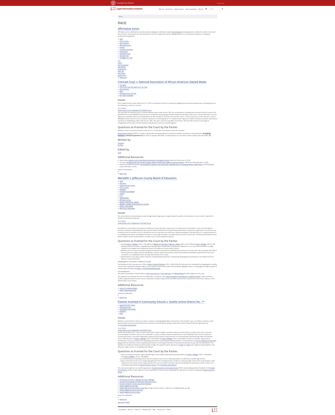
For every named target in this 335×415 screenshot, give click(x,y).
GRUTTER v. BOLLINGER (127, 208)
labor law (121, 71)
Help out (200, 9)
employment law (125, 54)
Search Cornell (220, 3)
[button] (222, 8)
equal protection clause (127, 185)
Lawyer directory (179, 9)
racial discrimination (126, 50)
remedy (122, 47)
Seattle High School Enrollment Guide (132, 388)
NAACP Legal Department (128, 290)
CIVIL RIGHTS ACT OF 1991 (128, 93)
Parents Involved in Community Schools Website (135, 384)
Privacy (168, 409)
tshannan (121, 143)
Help (154, 409)
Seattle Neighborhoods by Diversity (131, 390)
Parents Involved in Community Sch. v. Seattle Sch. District (183, 276)
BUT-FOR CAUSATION (126, 96)
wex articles (121, 73)
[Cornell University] (113, 2)
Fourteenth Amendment (128, 325)
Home (121, 17)
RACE (121, 39)
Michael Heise (179, 274)
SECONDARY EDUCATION (128, 309)
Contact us (137, 409)
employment (124, 52)
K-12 (121, 196)
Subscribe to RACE (124, 402)
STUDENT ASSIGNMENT (127, 192)
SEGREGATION (124, 198)
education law (124, 56)
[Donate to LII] (206, 9)
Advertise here (146, 409)
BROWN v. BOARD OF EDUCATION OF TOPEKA (134, 204)
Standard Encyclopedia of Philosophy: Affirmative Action (138, 382)
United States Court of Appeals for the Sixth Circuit (134, 223)
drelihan (120, 145)
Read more (123, 78)
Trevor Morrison (165, 274)
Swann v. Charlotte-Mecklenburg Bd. (148, 268)
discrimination (177, 32)
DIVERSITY (123, 190)
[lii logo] (127, 8)
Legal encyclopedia (190, 9)
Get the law (169, 9)
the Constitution (123, 65)
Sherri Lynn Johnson (153, 274)
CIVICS (120, 63)
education (123, 183)
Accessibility (122, 409)
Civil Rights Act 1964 (126, 58)
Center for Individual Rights (128, 288)
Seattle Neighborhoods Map (129, 386)
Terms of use (161, 409)
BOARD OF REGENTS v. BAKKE (129, 202)
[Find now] (222, 8)
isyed (119, 153)
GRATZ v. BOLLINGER (126, 206)
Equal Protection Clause (148, 365)
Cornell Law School (124, 2)
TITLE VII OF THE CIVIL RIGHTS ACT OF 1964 (133, 87)
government (122, 75)
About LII (161, 9)
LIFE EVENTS (122, 67)
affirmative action (125, 45)
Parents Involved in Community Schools (165, 368)
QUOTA (122, 194)
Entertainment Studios (125, 133)
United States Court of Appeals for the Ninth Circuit (134, 110)
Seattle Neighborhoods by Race (130, 392)
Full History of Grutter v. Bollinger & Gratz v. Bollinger (137, 380)
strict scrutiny (124, 41)
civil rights (123, 85)
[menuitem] (161, 9)
